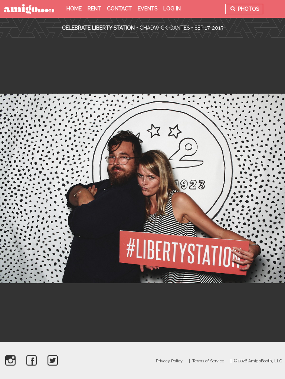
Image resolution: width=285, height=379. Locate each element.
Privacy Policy (169, 361)
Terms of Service (208, 361)
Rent (94, 8)
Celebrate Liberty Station (98, 28)
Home (74, 8)
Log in (172, 8)
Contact (119, 8)
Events (147, 8)
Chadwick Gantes (165, 28)
